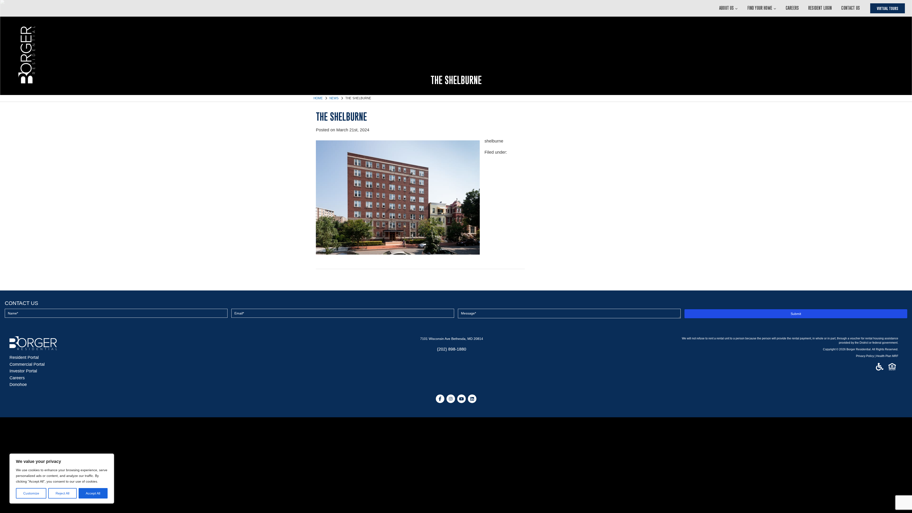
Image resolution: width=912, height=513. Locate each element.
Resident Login (820, 7)
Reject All (62, 493)
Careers (792, 7)
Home (318, 98)
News (334, 98)
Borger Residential (858, 349)
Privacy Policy (865, 356)
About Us (726, 7)
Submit (796, 314)
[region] (62, 479)
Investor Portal (23, 371)
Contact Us (850, 7)
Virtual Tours (887, 8)
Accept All (93, 493)
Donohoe (18, 384)
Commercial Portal (27, 364)
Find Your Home (759, 7)
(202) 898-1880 (451, 349)
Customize (31, 493)
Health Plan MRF (887, 356)
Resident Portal (24, 357)
